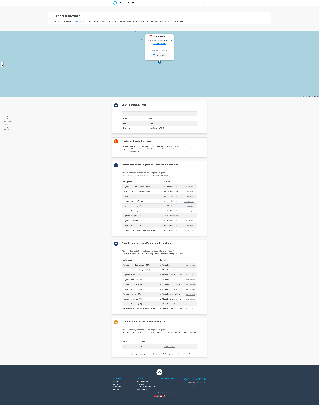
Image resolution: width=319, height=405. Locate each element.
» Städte (6, 129)
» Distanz (7, 124)
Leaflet (304, 96)
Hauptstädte (117, 387)
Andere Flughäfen (169, 346)
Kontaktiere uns (142, 381)
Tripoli (125, 346)
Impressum (141, 384)
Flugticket (160, 55)
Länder (115, 381)
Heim (28, 6)
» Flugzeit (7, 127)
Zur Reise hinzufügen (159, 43)
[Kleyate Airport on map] (164, 396)
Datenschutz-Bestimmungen (147, 387)
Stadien (116, 389)
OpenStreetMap (310, 96)
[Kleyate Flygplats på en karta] (158, 396)
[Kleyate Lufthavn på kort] (155, 396)
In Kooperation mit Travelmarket (159, 50)
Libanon (32, 6)
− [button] (2, 65)
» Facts (6, 119)
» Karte (6, 116)
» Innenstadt (8, 121)
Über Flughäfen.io (143, 389)
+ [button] (2, 63)
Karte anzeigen (189, 186)
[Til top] (159, 373)
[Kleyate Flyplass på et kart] (161, 396)
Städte (115, 384)
